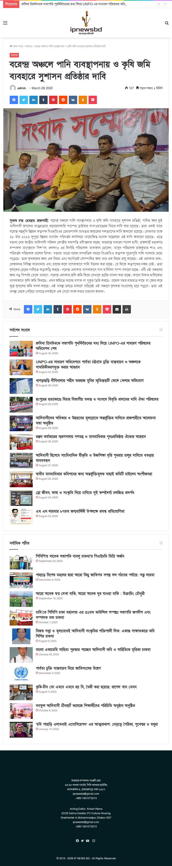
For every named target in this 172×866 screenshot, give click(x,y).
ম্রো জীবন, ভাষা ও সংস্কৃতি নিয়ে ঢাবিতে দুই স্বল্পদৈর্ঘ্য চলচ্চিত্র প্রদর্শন (85, 492)
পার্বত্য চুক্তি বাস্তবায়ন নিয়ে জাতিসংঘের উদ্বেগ (68, 668)
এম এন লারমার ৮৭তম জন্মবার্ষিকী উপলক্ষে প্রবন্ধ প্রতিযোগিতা (80, 511)
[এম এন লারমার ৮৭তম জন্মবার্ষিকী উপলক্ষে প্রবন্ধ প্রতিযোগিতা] (21, 517)
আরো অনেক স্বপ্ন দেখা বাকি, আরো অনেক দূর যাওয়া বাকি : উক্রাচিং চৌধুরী (90, 593)
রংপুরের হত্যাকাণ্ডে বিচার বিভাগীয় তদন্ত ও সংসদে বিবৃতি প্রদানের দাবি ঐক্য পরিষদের (97, 399)
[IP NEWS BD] (86, 23)
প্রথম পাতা (17, 46)
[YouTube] (88, 840)
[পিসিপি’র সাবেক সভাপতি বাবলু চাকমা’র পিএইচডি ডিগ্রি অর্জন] (21, 561)
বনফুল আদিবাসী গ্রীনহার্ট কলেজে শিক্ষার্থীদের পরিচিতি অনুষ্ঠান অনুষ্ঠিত (85, 705)
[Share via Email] (117, 309)
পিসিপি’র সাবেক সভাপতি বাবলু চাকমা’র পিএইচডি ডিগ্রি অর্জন (80, 556)
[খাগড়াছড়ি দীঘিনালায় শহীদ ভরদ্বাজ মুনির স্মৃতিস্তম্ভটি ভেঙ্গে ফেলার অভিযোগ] (21, 386)
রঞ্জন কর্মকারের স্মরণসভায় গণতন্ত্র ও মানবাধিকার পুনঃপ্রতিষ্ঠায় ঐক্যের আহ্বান (91, 436)
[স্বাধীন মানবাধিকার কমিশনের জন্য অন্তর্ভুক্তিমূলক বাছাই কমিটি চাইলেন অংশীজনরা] (21, 479)
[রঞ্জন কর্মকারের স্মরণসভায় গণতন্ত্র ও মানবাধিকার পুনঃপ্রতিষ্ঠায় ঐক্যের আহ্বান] (21, 442)
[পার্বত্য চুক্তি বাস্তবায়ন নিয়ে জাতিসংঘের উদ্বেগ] (21, 674)
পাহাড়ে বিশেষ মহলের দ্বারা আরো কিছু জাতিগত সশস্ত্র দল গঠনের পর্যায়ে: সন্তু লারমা (95, 575)
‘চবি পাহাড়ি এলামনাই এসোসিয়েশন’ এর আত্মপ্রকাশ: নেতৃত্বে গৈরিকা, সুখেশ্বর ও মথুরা (97, 724)
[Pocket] (93, 100)
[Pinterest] (53, 100)
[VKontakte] (73, 100)
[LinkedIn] (33, 100)
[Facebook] (14, 100)
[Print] (126, 309)
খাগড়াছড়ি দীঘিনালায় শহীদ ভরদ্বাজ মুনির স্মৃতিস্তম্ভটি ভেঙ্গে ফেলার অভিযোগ (89, 380)
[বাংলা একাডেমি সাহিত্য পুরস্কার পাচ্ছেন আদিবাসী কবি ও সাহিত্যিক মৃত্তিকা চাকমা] (21, 655)
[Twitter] (24, 100)
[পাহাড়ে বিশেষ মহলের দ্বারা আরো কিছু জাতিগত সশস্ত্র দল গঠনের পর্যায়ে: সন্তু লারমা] (21, 580)
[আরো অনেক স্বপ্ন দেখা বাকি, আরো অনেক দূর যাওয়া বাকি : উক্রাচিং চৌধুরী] (21, 599)
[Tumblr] (43, 100)
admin (21, 88)
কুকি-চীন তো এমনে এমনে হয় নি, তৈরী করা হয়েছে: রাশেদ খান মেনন (86, 687)
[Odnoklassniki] (83, 100)
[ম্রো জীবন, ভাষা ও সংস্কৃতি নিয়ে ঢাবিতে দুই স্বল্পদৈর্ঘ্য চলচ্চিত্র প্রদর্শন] (21, 498)
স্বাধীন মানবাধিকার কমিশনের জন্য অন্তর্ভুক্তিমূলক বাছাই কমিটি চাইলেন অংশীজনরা (94, 474)
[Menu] (5, 24)
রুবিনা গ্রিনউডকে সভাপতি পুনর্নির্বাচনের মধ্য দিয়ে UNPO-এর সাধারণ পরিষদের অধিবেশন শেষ (79, 4)
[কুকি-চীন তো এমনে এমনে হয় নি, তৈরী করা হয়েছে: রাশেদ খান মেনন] (21, 692)
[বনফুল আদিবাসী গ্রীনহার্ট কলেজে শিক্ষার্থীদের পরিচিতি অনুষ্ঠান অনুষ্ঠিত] (21, 711)
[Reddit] (63, 100)
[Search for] (167, 24)
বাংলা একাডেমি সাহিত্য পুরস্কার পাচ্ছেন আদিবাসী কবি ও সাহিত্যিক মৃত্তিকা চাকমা (93, 649)
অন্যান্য (28, 46)
